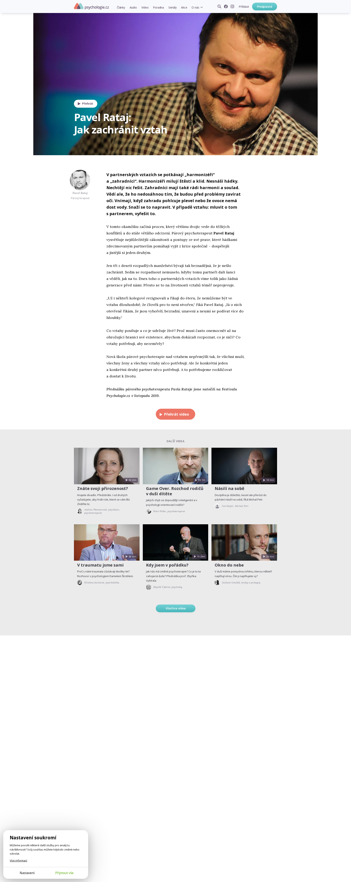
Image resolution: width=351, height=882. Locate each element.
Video (145, 7)
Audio (133, 7)
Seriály (172, 7)
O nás (195, 7)
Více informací (18, 860)
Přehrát (87, 103)
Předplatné (264, 7)
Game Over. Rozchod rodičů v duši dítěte (174, 491)
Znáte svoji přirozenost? (102, 488)
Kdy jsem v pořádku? (167, 565)
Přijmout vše (64, 873)
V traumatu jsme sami (100, 565)
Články (121, 7)
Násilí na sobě (229, 488)
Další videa (175, 441)
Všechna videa (176, 608)
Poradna (158, 7)
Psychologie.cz (91, 6)
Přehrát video (176, 414)
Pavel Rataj (80, 193)
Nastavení (27, 873)
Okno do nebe (229, 565)
